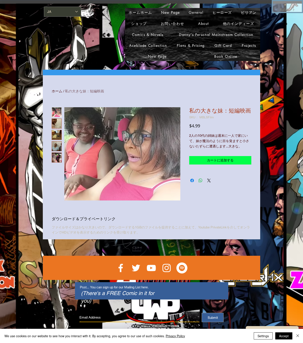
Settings (263, 336)
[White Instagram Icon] (166, 268)
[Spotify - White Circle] (181, 268)
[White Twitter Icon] (136, 268)
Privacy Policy (175, 336)
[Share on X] (209, 180)
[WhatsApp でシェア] (200, 180)
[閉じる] (297, 335)
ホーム (57, 91)
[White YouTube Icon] (151, 268)
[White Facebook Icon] (120, 268)
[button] (285, 4)
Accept (284, 336)
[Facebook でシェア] (192, 180)
